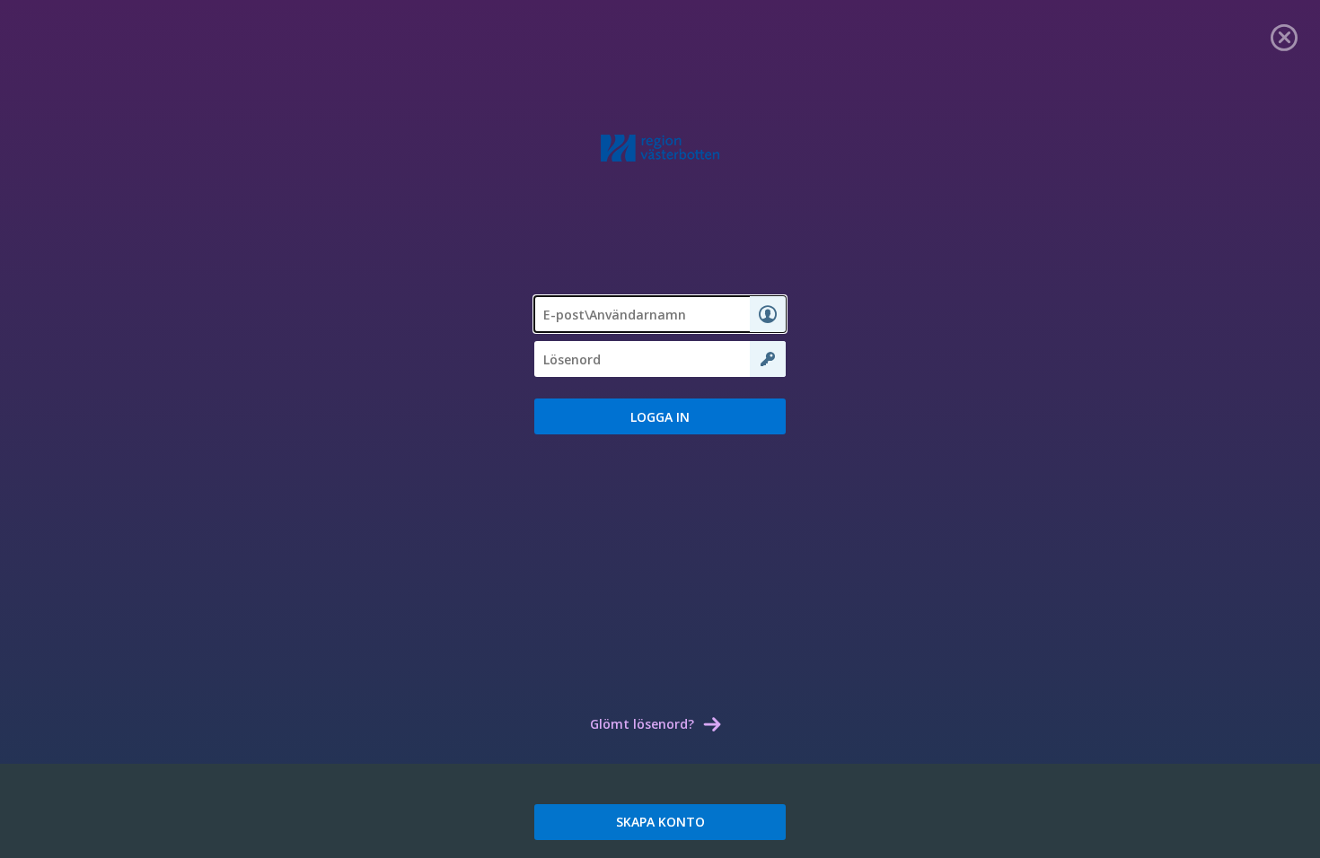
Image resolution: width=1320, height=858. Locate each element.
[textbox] (660, 314)
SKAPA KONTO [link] (660, 821)
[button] (660, 416)
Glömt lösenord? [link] (642, 723)
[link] (1284, 36)
